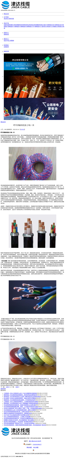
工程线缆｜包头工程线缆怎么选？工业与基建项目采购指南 (20, 393)
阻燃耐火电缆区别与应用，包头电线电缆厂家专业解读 (19, 420)
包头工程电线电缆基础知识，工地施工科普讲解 (17, 416)
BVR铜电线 (48, 25)
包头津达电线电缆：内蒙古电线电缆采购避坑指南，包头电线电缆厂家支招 (25, 425)
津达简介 (6, 18)
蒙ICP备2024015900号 (35, 441)
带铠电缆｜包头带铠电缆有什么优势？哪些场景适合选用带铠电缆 (22, 396)
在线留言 (6, 46)
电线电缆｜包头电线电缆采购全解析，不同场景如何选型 (20, 400)
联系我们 (6, 45)
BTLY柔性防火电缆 (44, 26)
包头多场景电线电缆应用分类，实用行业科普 (16, 411)
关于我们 (6, 17)
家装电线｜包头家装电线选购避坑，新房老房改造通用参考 (20, 395)
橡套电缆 (39, 25)
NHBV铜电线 (55, 25)
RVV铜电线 (15, 26)
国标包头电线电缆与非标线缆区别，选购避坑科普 (18, 413)
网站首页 (6, 14)
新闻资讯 (6, 34)
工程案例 (11, 40)
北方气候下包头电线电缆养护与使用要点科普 (16, 415)
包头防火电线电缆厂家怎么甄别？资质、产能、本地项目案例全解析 (23, 408)
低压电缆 (34, 25)
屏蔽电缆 (19, 25)
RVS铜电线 (21, 26)
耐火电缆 (13, 25)
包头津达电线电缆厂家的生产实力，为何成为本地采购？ (20, 423)
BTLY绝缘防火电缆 (55, 26)
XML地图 (35, 447)
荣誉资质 (11, 18)
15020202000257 (37, 444)
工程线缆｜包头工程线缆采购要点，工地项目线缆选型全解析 (21, 401)
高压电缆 (29, 25)
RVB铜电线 (28, 26)
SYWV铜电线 (35, 26)
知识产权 (6, 40)
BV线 (43, 25)
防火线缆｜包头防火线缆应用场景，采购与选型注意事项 (20, 398)
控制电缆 (24, 25)
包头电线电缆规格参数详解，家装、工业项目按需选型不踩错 (21, 406)
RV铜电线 (9, 26)
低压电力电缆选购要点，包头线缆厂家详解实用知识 (18, 421)
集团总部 (6, 51)
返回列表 (3, 388)
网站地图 (29, 447)
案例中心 (6, 39)
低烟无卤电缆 (7, 25)
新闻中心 (6, 32)
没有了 (8, 387)
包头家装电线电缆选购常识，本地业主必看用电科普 (18, 418)
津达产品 (6, 23)
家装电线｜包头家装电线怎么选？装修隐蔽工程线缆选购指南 (21, 403)
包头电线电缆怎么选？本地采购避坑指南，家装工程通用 (20, 410)
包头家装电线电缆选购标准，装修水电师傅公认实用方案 (20, 405)
